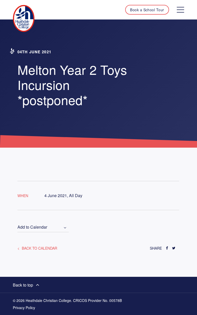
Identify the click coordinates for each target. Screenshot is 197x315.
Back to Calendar (39, 248)
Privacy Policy (24, 308)
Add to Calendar (32, 227)
